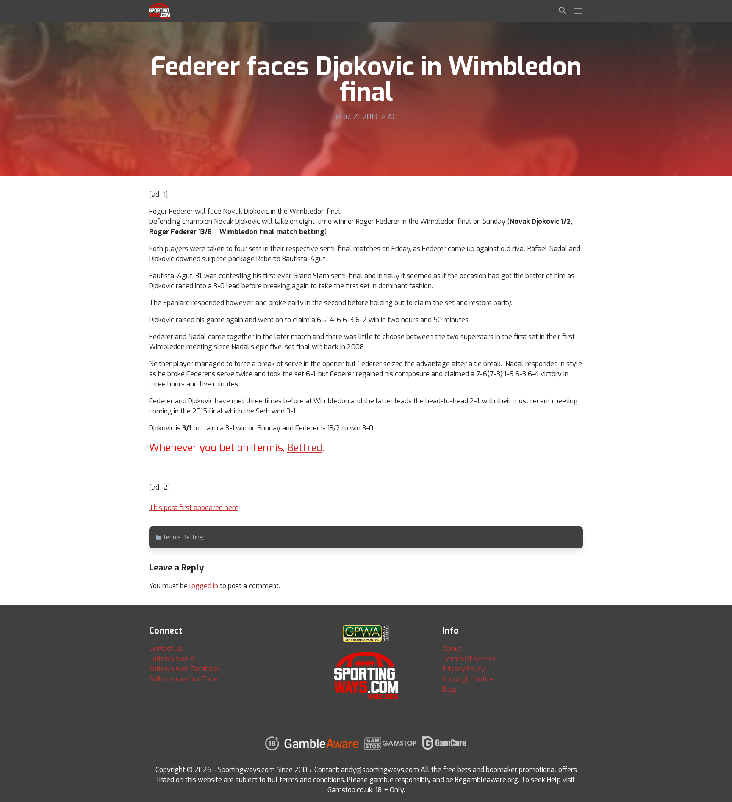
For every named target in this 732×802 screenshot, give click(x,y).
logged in (203, 586)
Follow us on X (171, 658)
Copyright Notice (468, 679)
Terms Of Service (469, 658)
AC (392, 116)
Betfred (304, 448)
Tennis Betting (183, 537)
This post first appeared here (193, 507)
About (452, 648)
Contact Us (165, 648)
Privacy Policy (464, 668)
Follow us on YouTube (183, 679)
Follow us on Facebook (184, 668)
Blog (450, 689)
